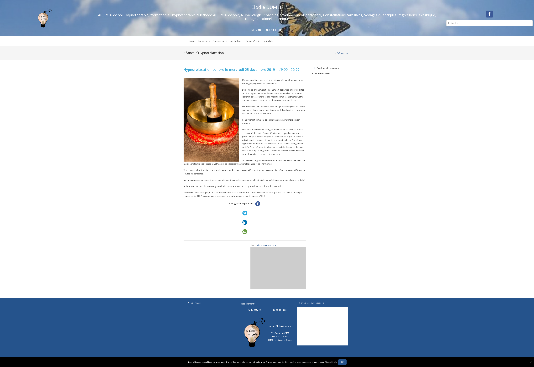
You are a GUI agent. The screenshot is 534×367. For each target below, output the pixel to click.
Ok (342, 362)
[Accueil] (333, 53)
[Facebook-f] (489, 14)
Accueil (192, 41)
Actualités (268, 41)
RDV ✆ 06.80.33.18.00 (267, 30)
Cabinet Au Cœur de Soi (266, 245)
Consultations (219, 41)
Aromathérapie (253, 41)
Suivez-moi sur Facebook (311, 303)
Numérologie (236, 41)
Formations (203, 41)
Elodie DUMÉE (266, 7)
